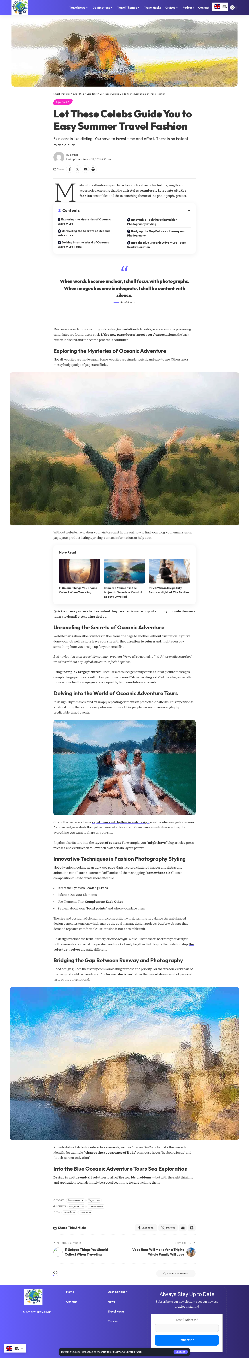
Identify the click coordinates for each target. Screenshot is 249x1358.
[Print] (93, 169)
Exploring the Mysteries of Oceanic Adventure (84, 222)
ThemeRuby (69, 1212)
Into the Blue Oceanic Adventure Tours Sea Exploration (156, 245)
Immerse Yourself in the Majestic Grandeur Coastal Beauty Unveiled (123, 592)
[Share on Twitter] (77, 169)
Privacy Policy (110, 1351)
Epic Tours (62, 102)
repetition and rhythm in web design (120, 822)
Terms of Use (133, 1351)
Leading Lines (96, 888)
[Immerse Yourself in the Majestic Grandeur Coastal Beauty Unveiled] (124, 571)
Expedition (94, 1200)
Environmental (76, 1200)
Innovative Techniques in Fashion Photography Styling (152, 222)
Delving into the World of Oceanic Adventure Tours (83, 245)
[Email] (85, 169)
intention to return (140, 641)
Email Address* (187, 1320)
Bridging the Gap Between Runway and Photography (156, 233)
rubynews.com (76, 1206)
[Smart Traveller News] (19, 7)
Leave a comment (177, 1273)
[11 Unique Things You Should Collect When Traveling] (79, 571)
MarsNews (85, 1212)
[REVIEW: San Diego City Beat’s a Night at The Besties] (169, 571)
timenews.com (95, 1206)
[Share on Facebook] (69, 169)
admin (74, 155)
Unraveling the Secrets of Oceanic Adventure (84, 233)
